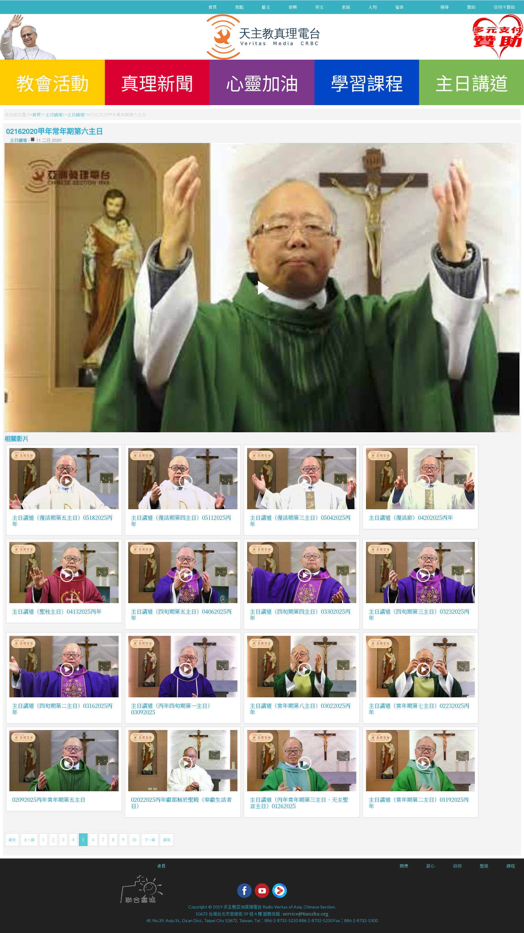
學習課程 (367, 82)
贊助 (471, 7)
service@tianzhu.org (305, 914)
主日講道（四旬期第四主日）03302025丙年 (300, 614)
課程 (510, 866)
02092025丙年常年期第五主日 (49, 799)
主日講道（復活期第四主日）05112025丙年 (181, 520)
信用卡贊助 (504, 7)
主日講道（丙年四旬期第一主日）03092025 (172, 709)
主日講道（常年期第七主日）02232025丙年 (419, 709)
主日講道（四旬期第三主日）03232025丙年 (419, 614)
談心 (430, 866)
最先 (12, 839)
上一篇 (29, 839)
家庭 (346, 7)
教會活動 (52, 82)
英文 (319, 7)
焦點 (239, 7)
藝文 (266, 7)
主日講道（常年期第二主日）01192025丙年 (419, 802)
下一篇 (149, 839)
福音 (399, 7)
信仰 (457, 866)
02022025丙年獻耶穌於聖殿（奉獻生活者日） (181, 802)
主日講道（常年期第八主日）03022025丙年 (300, 709)
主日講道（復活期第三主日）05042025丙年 (300, 520)
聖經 (484, 866)
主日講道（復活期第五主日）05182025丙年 (62, 520)
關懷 (404, 866)
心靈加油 (262, 82)
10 (134, 839)
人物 (372, 7)
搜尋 (444, 7)
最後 (166, 839)
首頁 (212, 7)
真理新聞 (157, 82)
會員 (161, 866)
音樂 (292, 7)
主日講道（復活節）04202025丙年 (411, 517)
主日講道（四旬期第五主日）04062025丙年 (181, 614)
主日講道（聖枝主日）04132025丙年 (57, 611)
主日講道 (471, 82)
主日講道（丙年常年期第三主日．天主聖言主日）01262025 (299, 802)
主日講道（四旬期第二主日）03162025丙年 (62, 709)
